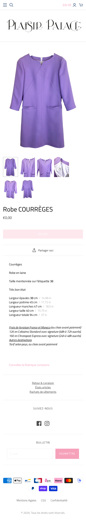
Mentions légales (26, 500)
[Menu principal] (5, 5)
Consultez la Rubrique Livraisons (29, 365)
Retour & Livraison (43, 383)
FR (69, 5)
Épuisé (43, 234)
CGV (43, 500)
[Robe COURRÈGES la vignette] (10, 167)
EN (65, 5)
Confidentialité (59, 500)
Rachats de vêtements (43, 392)
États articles (43, 387)
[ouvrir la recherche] (11, 5)
